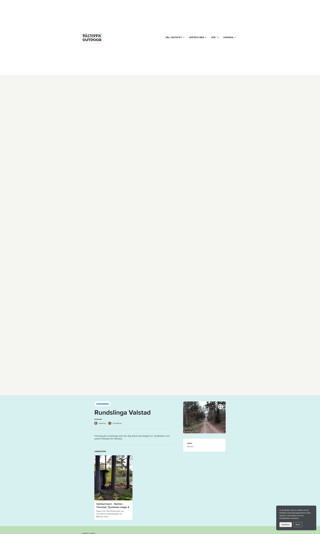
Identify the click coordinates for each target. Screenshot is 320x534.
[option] (113, 487)
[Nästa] (172, 476)
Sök (213, 37)
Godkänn (286, 524)
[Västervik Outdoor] (91, 37)
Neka (298, 524)
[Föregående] (94, 476)
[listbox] (133, 487)
